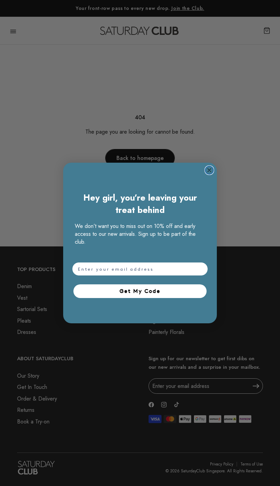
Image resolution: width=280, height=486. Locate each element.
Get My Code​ (140, 291)
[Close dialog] (209, 170)
